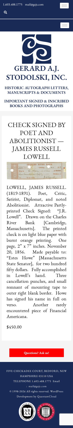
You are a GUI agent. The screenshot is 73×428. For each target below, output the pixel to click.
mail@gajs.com (38, 386)
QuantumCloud (46, 396)
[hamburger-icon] (64, 5)
